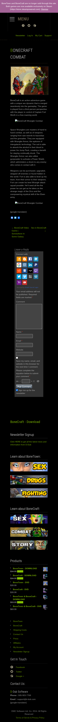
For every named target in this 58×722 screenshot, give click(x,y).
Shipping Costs (20, 630)
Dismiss (44, 9)
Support (47, 35)
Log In (29, 35)
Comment (20, 302)
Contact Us (18, 634)
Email (19, 341)
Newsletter (20, 35)
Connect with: (22, 254)
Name (19, 332)
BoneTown (18, 621)
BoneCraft (17, 625)
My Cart (37, 35)
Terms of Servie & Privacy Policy (29, 718)
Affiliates (17, 643)
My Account (18, 647)
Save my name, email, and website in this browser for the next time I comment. (28, 364)
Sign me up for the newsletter (25, 391)
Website (19, 350)
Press (15, 638)
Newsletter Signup (21, 651)
